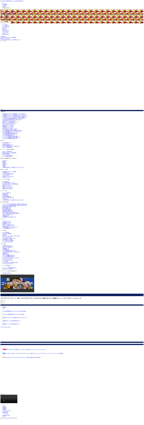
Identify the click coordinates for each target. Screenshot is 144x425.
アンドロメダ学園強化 (7, 233)
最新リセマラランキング (8, 186)
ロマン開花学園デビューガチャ (9, 182)
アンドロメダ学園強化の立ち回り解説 (10, 136)
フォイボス (5, 160)
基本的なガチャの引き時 (8, 188)
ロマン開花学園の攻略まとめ (8, 134)
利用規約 (4, 409)
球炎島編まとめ (6, 249)
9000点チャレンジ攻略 (7, 268)
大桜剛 (4, 166)
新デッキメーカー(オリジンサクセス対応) (11, 235)
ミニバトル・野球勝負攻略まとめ (9, 267)
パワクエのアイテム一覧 (8, 260)
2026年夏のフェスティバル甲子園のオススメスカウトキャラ (15, 114)
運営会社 (4, 407)
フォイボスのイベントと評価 (8, 124)
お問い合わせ (5, 413)
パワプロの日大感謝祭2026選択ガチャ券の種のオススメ (14, 118)
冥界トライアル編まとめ (8, 247)
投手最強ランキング (7, 223)
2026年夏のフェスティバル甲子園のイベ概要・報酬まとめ (14, 117)
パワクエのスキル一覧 (7, 258)
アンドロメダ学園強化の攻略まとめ (10, 138)
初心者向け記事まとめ (7, 273)
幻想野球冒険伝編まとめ (8, 245)
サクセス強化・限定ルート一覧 (9, 238)
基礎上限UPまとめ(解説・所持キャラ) (10, 212)
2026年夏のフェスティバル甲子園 (9, 171)
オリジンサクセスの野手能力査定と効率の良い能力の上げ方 (15, 205)
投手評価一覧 (5, 195)
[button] (73, 19)
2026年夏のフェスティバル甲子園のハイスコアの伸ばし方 (14, 113)
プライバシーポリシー (7, 410)
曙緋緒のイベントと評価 (8, 125)
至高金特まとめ (6, 215)
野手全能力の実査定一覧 (8, 209)
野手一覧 (4, 29)
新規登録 (4, 5)
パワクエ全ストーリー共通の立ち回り (10, 262)
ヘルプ (4, 405)
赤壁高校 (4, 234)
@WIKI (4, 416)
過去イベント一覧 (6, 177)
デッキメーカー (6, 33)
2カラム (4, 7)
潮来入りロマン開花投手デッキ (9, 123)
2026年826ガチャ (6, 181)
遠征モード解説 (6, 254)
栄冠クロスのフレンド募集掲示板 (9, 152)
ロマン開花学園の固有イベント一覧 (10, 132)
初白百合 (4, 163)
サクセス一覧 (5, 31)
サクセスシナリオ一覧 (7, 237)
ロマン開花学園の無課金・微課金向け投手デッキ (12, 130)
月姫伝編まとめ (6, 248)
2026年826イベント (6, 172)
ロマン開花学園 (6, 232)
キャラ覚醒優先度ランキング (8, 228)
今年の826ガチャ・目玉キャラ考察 (10, 129)
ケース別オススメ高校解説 (8, 240)
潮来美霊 (4, 162)
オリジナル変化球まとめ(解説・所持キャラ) (11, 213)
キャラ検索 (5, 24)
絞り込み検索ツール (7, 142)
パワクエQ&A (5, 261)
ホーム (4, 3)
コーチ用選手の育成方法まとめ (9, 250)
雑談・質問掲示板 (6, 153)
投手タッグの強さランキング (8, 225)
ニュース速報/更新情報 (7, 156)
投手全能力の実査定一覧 (8, 211)
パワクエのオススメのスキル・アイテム (11, 257)
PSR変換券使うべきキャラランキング (10, 227)
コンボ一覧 (5, 198)
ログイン (4, 6)
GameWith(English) (6, 415)
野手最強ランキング (7, 222)
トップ (4, 404)
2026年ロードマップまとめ (8, 176)
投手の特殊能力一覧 (7, 208)
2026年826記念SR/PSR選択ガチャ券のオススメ (12, 119)
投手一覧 (4, 28)
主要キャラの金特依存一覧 (8, 197)
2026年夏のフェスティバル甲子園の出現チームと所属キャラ (15, 116)
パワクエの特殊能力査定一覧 (8, 256)
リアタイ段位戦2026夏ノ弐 (8, 173)
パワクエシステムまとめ (8, 263)
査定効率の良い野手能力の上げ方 (9, 206)
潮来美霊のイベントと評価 (8, 126)
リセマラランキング (7, 221)
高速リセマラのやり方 (7, 187)
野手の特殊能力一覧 (7, 207)
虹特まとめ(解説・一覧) (7, 214)
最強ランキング (6, 34)
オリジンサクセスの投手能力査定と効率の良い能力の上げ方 (15, 204)
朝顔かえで (5, 165)
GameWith (8, 417)
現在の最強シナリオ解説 (8, 239)
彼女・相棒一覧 (6, 30)
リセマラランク (6, 27)
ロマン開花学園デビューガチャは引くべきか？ (12, 131)
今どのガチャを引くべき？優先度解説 (10, 183)
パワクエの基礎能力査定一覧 (8, 255)
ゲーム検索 (5, 4)
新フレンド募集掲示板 (7, 147)
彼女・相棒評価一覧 (7, 196)
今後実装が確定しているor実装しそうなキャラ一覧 (13, 167)
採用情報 (4, 408)
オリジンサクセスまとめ (8, 241)
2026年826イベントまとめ (8, 127)
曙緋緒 (4, 161)
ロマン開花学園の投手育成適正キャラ (10, 133)
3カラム (8, 7)
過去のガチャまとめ (7, 185)
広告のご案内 (5, 411)
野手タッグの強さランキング (8, 224)
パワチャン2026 (6, 175)
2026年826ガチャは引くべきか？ (9, 120)
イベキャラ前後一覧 (7, 192)
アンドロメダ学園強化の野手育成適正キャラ (12, 137)
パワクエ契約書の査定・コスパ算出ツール (11, 146)
